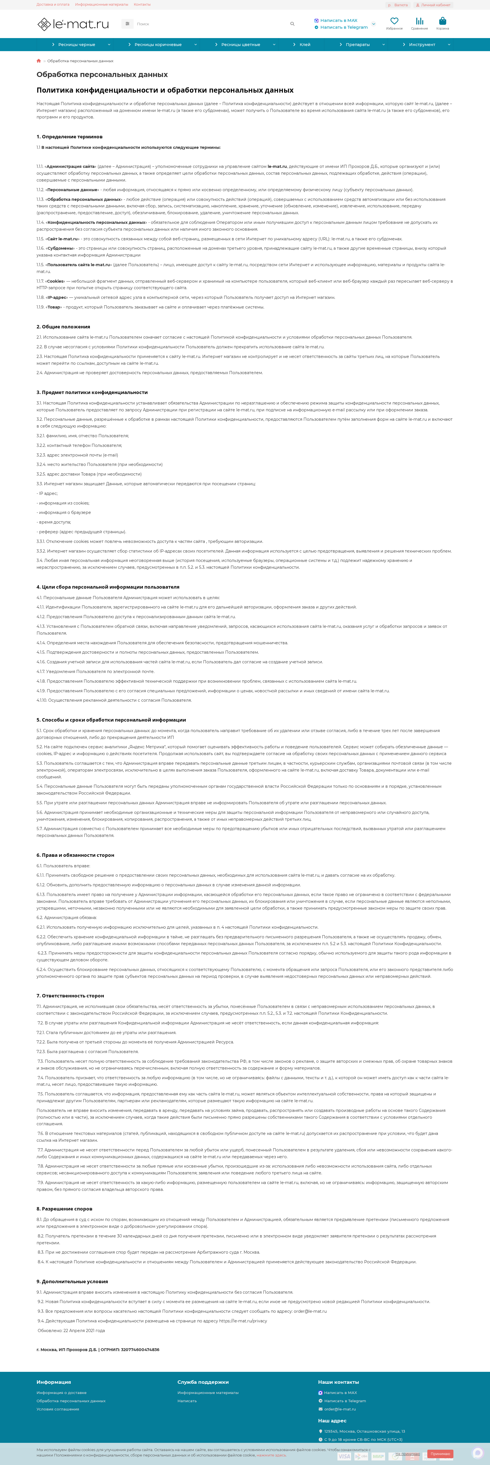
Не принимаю (408, 1454)
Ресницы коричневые (158, 44)
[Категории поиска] (127, 24)
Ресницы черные (76, 44)
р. (398, 5)
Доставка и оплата (53, 4)
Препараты (358, 44)
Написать (187, 1401)
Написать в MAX (338, 20)
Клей (305, 44)
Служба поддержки (203, 1382)
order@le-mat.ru (340, 1409)
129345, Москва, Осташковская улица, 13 (364, 1431)
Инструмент (422, 44)
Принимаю (440, 1454)
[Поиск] (292, 23)
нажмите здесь (271, 1455)
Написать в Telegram (344, 27)
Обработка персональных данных (71, 1401)
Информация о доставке (61, 1392)
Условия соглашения (58, 1409)
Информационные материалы (101, 4)
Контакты (142, 4)
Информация (54, 1382)
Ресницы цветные (240, 44)
